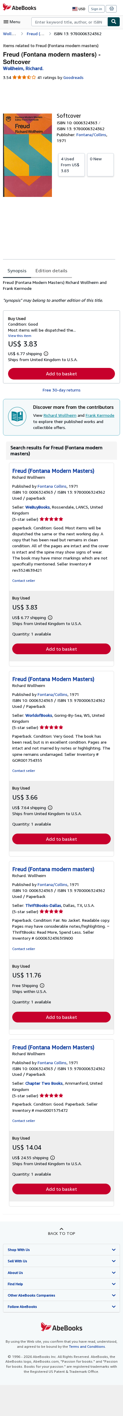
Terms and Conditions (87, 1346)
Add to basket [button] (61, 374)
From (70, 164)
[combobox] (69, 21)
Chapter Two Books (44, 1083)
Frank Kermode (100, 415)
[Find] (114, 21)
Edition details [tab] (51, 270)
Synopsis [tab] (17, 270)
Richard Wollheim (60, 415)
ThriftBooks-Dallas (43, 905)
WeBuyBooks (37, 506)
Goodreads (73, 77)
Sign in (96, 9)
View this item (19, 335)
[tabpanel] (59, 291)
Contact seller (23, 580)
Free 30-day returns (62, 389)
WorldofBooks (38, 715)
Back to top (61, 1233)
